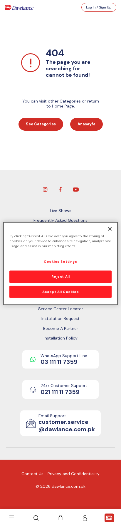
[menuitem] (60, 518)
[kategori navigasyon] (11, 518)
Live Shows (60, 210)
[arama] (36, 518)
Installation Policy (61, 338)
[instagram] (45, 189)
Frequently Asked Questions (60, 220)
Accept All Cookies (60, 291)
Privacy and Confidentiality (74, 473)
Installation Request (60, 318)
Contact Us (32, 473)
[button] (85, 518)
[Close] (109, 228)
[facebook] (60, 189)
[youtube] (75, 189)
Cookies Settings (60, 261)
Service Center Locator (60, 308)
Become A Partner (60, 328)
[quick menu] (109, 518)
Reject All (60, 276)
